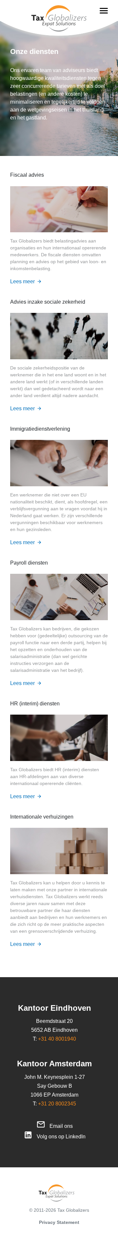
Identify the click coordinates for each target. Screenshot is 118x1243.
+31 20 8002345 (57, 1103)
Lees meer (22, 281)
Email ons (61, 1126)
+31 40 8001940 (57, 1039)
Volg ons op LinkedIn (61, 1136)
